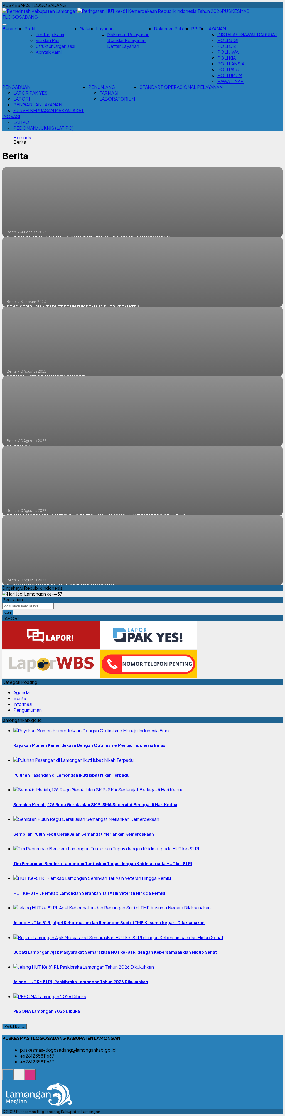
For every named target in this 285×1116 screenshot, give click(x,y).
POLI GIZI (227, 46)
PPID (196, 28)
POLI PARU (228, 69)
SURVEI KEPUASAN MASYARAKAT (48, 110)
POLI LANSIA (230, 64)
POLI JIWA (228, 52)
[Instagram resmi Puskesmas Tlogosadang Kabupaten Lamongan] (30, 1077)
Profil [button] (29, 28)
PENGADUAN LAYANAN (37, 104)
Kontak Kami (49, 52)
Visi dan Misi (47, 40)
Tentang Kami (50, 34)
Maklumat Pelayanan (128, 34)
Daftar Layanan (123, 46)
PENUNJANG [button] (101, 87)
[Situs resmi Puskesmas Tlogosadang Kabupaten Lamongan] (7, 1077)
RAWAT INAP (230, 81)
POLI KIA (226, 58)
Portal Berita (14, 1026)
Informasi (22, 704)
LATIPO (21, 122)
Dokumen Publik (170, 28)
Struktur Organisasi (55, 46)
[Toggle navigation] (4, 24)
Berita (19, 698)
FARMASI (108, 93)
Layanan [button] (105, 28)
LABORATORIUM (117, 99)
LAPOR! (21, 99)
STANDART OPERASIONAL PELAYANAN (181, 87)
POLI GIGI (227, 40)
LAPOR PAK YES (30, 93)
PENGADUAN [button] (16, 87)
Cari (7, 612)
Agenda (21, 692)
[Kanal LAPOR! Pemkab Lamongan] (18, 1077)
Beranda (11, 28)
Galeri (86, 28)
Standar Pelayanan (126, 40)
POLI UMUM (229, 75)
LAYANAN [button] (216, 28)
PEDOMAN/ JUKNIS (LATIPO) (43, 128)
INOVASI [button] (11, 116)
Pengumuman (27, 710)
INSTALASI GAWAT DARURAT (247, 34)
